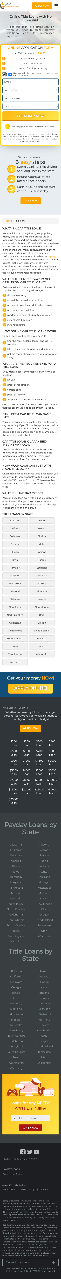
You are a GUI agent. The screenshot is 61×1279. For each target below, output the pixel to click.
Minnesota (15, 583)
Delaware (15, 536)
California (15, 528)
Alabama (15, 520)
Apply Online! (30, 688)
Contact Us (20, 1185)
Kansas (42, 559)
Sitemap (45, 1189)
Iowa (15, 559)
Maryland (15, 575)
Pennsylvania (15, 630)
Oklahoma (15, 622)
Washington (15, 654)
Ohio (41, 614)
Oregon (42, 622)
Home (8, 220)
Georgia (15, 544)
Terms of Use (52, 136)
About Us (6, 1185)
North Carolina (15, 614)
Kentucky (15, 567)
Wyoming (15, 662)
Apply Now (30, 728)
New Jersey (15, 607)
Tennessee (41, 638)
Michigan (42, 575)
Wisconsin (41, 654)
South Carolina (15, 638)
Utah (41, 646)
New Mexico (42, 607)
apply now (42, 5)
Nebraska (15, 599)
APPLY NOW (30, 1127)
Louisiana (42, 567)
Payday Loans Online (12, 1174)
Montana (42, 591)
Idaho (42, 544)
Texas (15, 646)
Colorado (42, 528)
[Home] (9, 5)
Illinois (15, 552)
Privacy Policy (33, 136)
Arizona (42, 520)
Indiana (42, 552)
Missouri (15, 591)
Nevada (42, 599)
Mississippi (41, 583)
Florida (42, 536)
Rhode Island (41, 630)
